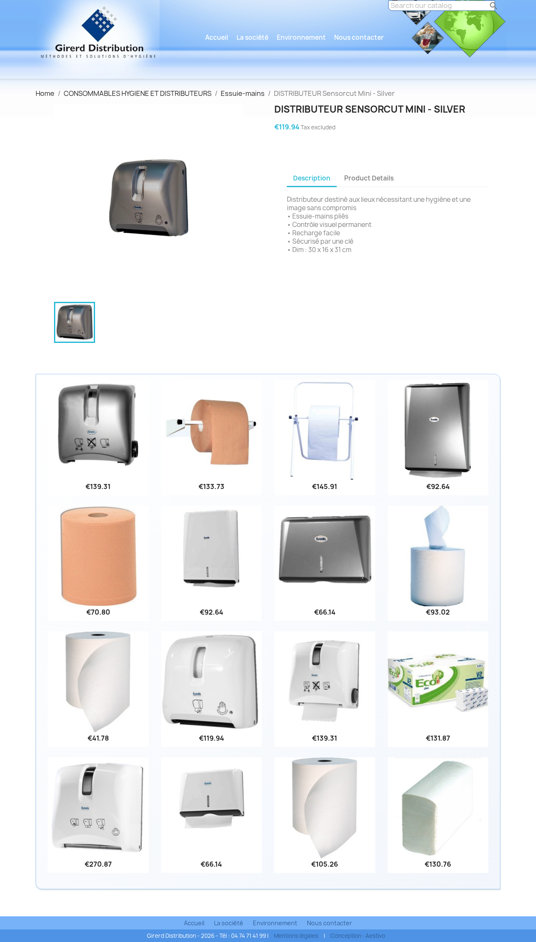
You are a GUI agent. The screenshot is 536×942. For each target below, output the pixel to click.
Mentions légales (296, 935)
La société (252, 37)
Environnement (301, 37)
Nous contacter (359, 37)
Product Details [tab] (369, 178)
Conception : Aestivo (357, 935)
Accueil (216, 37)
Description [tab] (311, 178)
